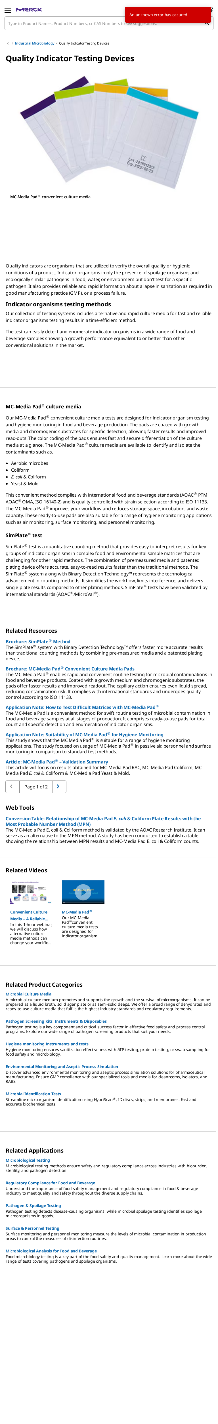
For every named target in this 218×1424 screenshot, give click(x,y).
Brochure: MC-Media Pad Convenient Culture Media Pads (70, 669)
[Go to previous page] (59, 786)
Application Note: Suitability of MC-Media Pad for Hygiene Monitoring (84, 734)
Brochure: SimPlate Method (38, 641)
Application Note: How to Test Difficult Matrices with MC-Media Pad (82, 707)
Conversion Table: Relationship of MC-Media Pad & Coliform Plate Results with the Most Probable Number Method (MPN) (103, 821)
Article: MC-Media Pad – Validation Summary (57, 762)
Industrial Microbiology (34, 43)
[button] (31, 915)
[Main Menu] (8, 10)
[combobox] (109, 23)
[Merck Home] (29, 9)
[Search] (207, 23)
